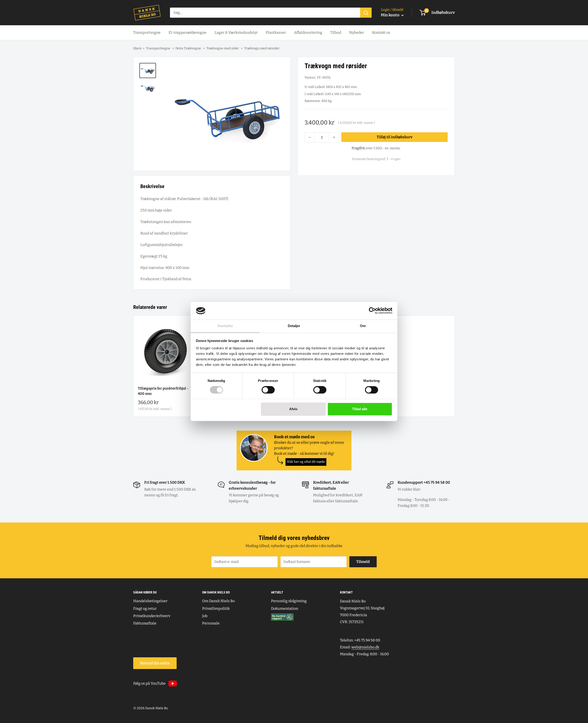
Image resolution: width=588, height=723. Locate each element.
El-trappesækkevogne (187, 32)
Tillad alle (359, 409)
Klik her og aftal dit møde (306, 462)
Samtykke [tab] (225, 326)
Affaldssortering (308, 32)
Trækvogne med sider (223, 48)
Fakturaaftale (144, 623)
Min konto (390, 15)
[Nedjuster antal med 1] (309, 137)
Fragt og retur (145, 608)
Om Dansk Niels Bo (218, 601)
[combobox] (265, 13)
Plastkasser (276, 32)
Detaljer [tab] (294, 326)
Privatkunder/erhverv (151, 616)
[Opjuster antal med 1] (334, 137)
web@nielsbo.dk (365, 647)
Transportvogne (147, 32)
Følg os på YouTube (149, 683)
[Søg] (366, 13)
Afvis (293, 409)
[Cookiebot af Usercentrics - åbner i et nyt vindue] (372, 310)
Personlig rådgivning (289, 601)
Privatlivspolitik (216, 608)
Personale (211, 623)
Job (204, 616)
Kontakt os (381, 32)
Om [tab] (363, 326)
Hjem (137, 48)
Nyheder (356, 32)
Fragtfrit (358, 148)
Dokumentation (284, 608)
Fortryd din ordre (155, 663)
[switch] (268, 390)
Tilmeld (363, 561)
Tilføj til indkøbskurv (395, 137)
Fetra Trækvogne (188, 48)
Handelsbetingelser (150, 601)
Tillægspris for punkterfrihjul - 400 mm (163, 391)
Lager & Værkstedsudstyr (236, 32)
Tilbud (335, 32)
